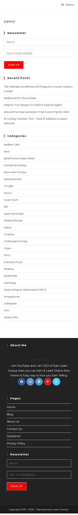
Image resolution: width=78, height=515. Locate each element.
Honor (8, 192)
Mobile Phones (13, 220)
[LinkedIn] (39, 381)
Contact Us (14, 429)
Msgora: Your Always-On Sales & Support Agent (33, 104)
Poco (7, 255)
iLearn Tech (11, 199)
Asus (6, 151)
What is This (11, 317)
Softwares (10, 303)
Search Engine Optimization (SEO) (25, 289)
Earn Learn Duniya (15, 172)
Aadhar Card (12, 144)
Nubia (7, 227)
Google (8, 185)
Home (11, 407)
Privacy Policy (16, 443)
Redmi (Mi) (10, 275)
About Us (13, 421)
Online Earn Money (15, 241)
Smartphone (12, 296)
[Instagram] (30, 381)
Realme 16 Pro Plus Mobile (20, 98)
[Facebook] (21, 381)
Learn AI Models (13, 213)
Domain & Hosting (15, 165)
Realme (9, 268)
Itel (6, 206)
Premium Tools (13, 262)
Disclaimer (14, 436)
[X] (56, 381)
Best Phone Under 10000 (19, 158)
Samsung (10, 282)
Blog (10, 414)
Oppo (7, 248)
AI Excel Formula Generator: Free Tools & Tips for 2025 (36, 111)
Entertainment (13, 179)
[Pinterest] (47, 381)
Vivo (6, 310)
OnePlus (9, 234)
